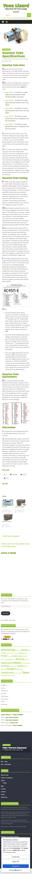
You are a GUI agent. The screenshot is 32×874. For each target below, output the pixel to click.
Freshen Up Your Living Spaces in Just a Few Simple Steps (15, 545)
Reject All (15, 861)
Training (21, 669)
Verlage (3, 675)
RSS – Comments (6, 764)
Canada (3, 653)
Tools (17, 669)
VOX (6, 675)
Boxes (29, 650)
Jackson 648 (13, 722)
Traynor (16, 673)
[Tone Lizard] (3, 22)
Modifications (7, 663)
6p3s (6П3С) (9, 116)
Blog (2, 786)
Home (3, 794)
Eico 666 (4, 507)
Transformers (7, 672)
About (3, 780)
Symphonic (3, 669)
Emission (25, 653)
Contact (3, 789)
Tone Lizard (16, 5)
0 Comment (25, 59)
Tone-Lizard (17, 59)
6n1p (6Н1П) (9, 92)
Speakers (21, 666)
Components (11, 18)
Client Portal (4, 775)
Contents (17, 653)
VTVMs (3, 701)
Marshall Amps (6, 521)
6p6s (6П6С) (9, 124)
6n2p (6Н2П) (9, 100)
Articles (3, 688)
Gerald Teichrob (5, 714)
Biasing (24, 650)
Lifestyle (10, 659)
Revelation (5, 666)
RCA (25, 663)
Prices (22, 663)
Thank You (4, 797)
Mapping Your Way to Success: (10, 836)
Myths (17, 662)
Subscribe (5, 613)
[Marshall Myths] (20, 502)
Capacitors (8, 653)
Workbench (10, 675)
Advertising (8, 649)
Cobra (13, 653)
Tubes (9, 61)
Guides (14, 656)
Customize (15, 857)
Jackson (24, 656)
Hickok (20, 656)
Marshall (20, 659)
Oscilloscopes (4, 696)
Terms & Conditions (7, 778)
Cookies (3, 791)
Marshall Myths (19, 507)
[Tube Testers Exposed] (16, 736)
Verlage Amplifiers (17, 714)
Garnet (10, 656)
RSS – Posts (4, 761)
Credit (5, 783)
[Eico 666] (7, 502)
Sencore (16, 666)
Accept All (15, 866)
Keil (6, 659)
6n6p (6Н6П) (9, 108)
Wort (14, 675)
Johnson (3, 659)
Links (14, 659)
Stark (27, 666)
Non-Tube (3, 693)
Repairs (28, 663)
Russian (6, 61)
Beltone (19, 650)
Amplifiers (4, 685)
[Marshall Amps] (7, 517)
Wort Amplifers (17, 725)
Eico (21, 653)
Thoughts (10, 668)
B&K (16, 650)
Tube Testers (4, 699)
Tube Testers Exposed (10, 536)
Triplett (20, 673)
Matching (27, 659)
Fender (4, 655)
